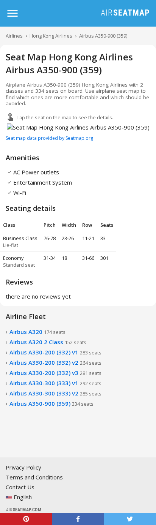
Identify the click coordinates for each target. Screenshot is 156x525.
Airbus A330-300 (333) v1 (55, 383)
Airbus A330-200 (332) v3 (55, 372)
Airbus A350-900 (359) (103, 35)
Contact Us (20, 487)
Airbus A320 (37, 331)
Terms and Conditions (34, 477)
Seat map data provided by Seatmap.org (49, 138)
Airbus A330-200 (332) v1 (55, 352)
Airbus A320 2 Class (47, 342)
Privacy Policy (23, 467)
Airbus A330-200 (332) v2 (55, 362)
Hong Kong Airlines (51, 35)
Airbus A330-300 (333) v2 (55, 393)
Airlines (14, 35)
